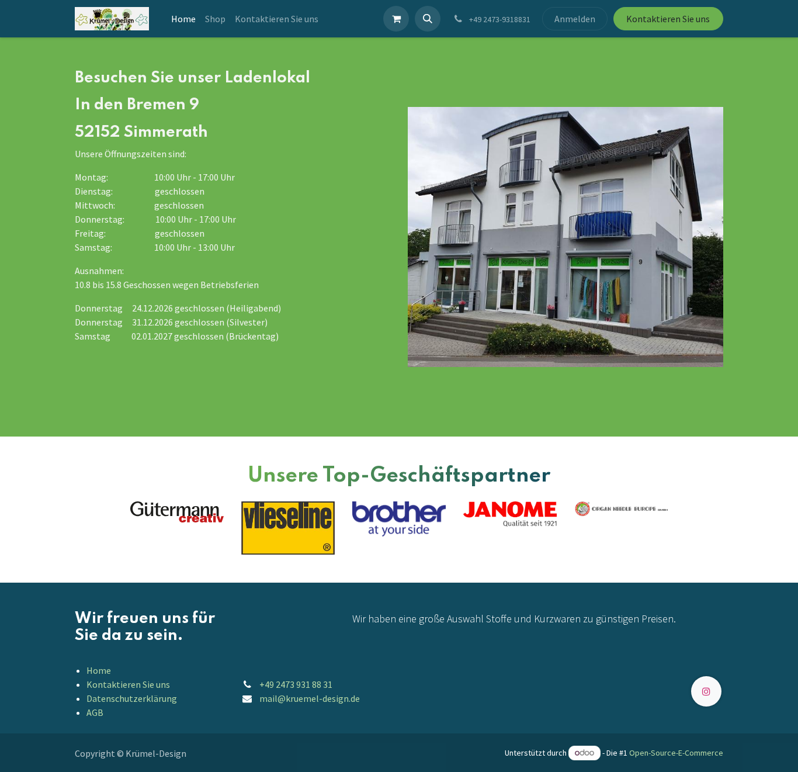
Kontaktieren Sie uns (668, 19)
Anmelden (574, 19)
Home (98, 670)
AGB (94, 712)
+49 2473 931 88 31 (295, 684)
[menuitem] (183, 18)
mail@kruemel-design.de (309, 698)
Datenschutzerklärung (131, 698)
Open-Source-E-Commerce (676, 752)
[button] (427, 19)
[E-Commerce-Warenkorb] (396, 19)
